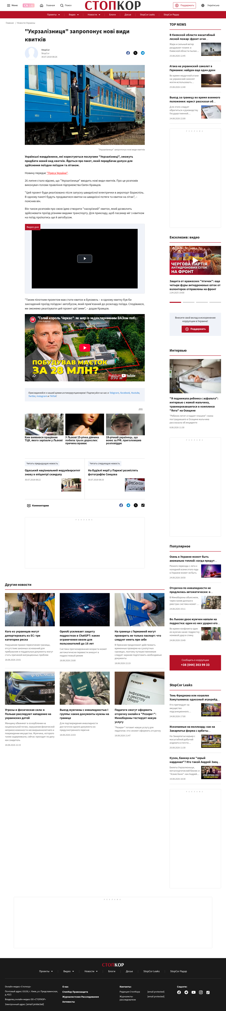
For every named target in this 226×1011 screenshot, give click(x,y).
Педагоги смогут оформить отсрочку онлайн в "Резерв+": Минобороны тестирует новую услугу (135, 716)
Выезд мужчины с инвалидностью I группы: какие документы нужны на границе (84, 714)
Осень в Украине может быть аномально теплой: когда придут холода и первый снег (192, 561)
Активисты (68, 1002)
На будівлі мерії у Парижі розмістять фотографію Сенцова (113, 472)
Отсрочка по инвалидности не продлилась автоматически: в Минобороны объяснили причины (193, 592)
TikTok (52, 396)
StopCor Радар (171, 14)
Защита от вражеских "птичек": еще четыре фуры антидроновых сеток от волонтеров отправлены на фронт (195, 285)
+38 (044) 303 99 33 (195, 665)
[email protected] (35, 1004)
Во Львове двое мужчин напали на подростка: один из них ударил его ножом (194, 623)
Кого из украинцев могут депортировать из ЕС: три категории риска (22, 635)
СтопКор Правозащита (75, 992)
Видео (72, 14)
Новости (92, 14)
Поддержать (187, 5)
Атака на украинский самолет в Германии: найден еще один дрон (192, 68)
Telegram (114, 393)
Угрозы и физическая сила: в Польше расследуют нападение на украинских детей (28, 714)
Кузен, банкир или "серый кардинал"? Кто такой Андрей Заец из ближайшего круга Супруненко (194, 762)
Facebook (125, 393)
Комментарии (40, 505)
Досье (128, 14)
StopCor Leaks (147, 14)
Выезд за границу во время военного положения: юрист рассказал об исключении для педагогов (195, 101)
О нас (65, 987)
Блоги (112, 14)
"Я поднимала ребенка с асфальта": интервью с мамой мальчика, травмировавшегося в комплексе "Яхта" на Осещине (194, 404)
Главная (10, 23)
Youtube (135, 393)
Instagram (41, 396)
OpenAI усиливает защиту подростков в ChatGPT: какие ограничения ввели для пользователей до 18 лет (80, 637)
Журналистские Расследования (80, 997)
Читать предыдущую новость (42, 463)
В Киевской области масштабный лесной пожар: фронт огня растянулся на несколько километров (195, 39)
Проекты (52, 14)
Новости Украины (26, 23)
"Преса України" (57, 173)
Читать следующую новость (105, 463)
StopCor (45, 50)
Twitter (31, 396)
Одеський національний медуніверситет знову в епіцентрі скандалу (52, 472)
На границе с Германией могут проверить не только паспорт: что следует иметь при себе (138, 635)
